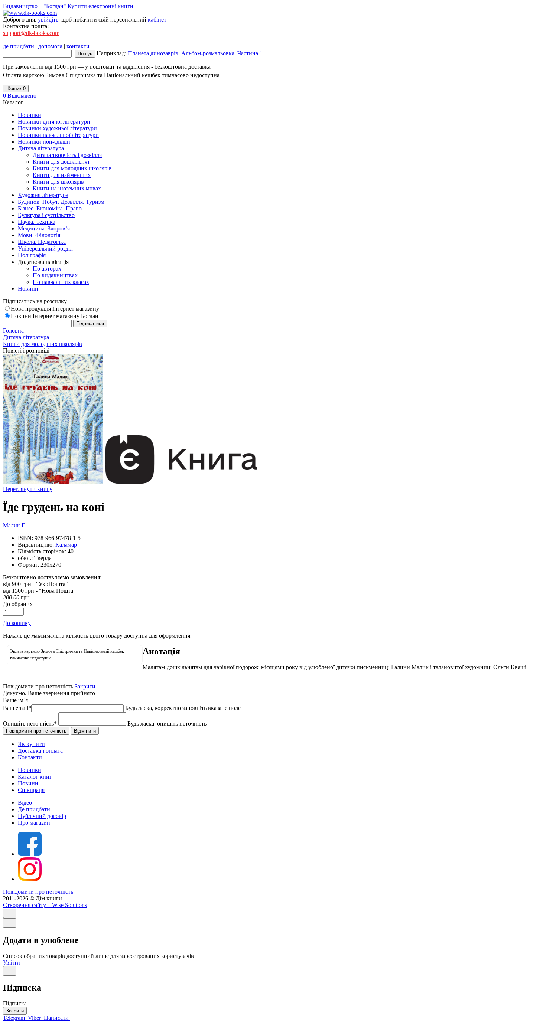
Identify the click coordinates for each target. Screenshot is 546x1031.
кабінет (157, 19)
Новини (28, 783)
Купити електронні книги (100, 6)
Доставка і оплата (40, 750)
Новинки (29, 770)
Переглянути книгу (27, 489)
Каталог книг (35, 776)
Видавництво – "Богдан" (34, 6)
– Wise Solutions (45, 905)
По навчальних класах (61, 282)
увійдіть (48, 19)
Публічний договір (42, 816)
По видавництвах (55, 275)
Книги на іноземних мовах (67, 188)
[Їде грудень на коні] (53, 482)
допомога (50, 46)
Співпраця (31, 790)
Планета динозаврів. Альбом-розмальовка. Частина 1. (196, 53)
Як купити (31, 744)
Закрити (85, 686)
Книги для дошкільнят (61, 161)
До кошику (17, 623)
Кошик (16, 88)
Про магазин (34, 822)
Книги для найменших (62, 175)
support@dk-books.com (31, 33)
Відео (25, 802)
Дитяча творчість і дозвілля (67, 155)
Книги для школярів (58, 182)
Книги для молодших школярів (72, 168)
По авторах (47, 268)
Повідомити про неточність (38, 891)
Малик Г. (14, 525)
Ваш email (17, 708)
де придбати (18, 46)
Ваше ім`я (15, 700)
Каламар (66, 544)
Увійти (11, 962)
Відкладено (19, 95)
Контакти (30, 757)
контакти (78, 46)
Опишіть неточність (30, 723)
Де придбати (34, 809)
